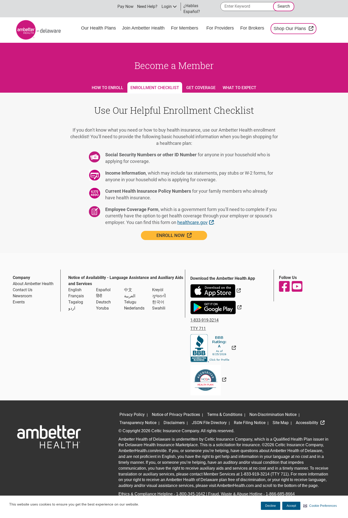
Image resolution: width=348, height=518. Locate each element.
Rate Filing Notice (249, 422)
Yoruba (102, 308)
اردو (71, 308)
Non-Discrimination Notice (273, 414)
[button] (320, 506)
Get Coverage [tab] (201, 87)
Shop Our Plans (295, 28)
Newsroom (22, 295)
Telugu (130, 302)
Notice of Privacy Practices (176, 414)
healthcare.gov (196, 222)
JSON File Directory (209, 422)
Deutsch (103, 302)
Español (103, 289)
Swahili (158, 308)
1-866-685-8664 (280, 494)
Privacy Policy (132, 414)
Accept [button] (291, 506)
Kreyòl (157, 289)
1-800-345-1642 (190, 494)
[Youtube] (297, 286)
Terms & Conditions (224, 414)
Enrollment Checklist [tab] (154, 87)
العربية (129, 295)
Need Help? (147, 6)
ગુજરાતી (159, 295)
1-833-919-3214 (204, 320)
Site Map (281, 422)
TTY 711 (198, 328)
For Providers (220, 28)
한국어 (158, 302)
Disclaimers (174, 422)
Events (19, 302)
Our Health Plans (98, 28)
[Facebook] (284, 286)
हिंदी (99, 295)
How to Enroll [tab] (107, 87)
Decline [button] (270, 506)
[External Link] (213, 348)
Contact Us (22, 289)
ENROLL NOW (181, 235)
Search (283, 6)
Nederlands (134, 308)
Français (76, 295)
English (75, 289)
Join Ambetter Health (143, 28)
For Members (184, 28)
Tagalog (75, 302)
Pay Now (125, 6)
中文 (128, 289)
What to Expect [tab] (239, 87)
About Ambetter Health (33, 283)
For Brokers (252, 28)
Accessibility (307, 422)
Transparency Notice (137, 422)
